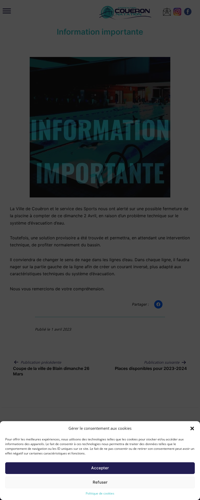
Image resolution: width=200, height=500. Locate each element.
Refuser (100, 482)
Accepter (100, 467)
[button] (192, 428)
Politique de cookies (100, 493)
